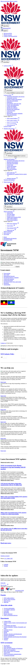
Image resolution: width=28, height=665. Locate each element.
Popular (3, 595)
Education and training (12, 100)
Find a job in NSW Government (12, 651)
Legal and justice (11, 110)
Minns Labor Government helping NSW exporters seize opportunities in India (14, 497)
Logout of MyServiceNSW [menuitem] (10, 36)
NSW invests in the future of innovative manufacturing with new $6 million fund (11, 484)
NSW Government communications (12, 654)
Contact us (3, 343)
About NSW (10, 213)
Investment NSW (19, 590)
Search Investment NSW (7, 265)
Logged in (5, 30)
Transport (6, 638)
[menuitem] (8, 33)
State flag (6, 602)
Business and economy (12, 162)
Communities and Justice (10, 625)
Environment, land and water (14, 103)
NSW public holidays (12, 218)
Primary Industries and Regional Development (15, 636)
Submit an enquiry (5, 556)
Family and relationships (13, 105)
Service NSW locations (9, 599)
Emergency (9, 102)
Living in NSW (8, 95)
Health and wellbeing (12, 107)
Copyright (6, 611)
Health (5, 632)
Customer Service (8, 629)
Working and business (10, 159)
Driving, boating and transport (14, 99)
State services (7, 600)
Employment (10, 165)
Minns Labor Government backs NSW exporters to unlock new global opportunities (13, 513)
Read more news (6, 543)
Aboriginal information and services (15, 96)
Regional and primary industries (14, 113)
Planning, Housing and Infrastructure (13, 634)
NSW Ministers (7, 647)
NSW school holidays (12, 220)
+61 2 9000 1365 (8, 558)
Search (17, 266)
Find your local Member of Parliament (13, 648)
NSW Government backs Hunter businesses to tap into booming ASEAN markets (13, 467)
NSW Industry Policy (7, 354)
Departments (5, 618)
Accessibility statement (9, 609)
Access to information (9, 608)
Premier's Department (9, 635)
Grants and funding (11, 106)
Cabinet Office (7, 621)
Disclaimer (6, 612)
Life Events (10, 112)
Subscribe (3, 583)
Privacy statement (8, 614)
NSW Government (6, 642)
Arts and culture (11, 214)
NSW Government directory (11, 615)
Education (6, 631)
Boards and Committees (9, 650)
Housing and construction (13, 109)
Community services (12, 98)
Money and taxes (11, 167)
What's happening (9, 211)
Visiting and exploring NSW (14, 217)
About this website (6, 605)
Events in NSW (11, 215)
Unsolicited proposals (9, 655)
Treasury (6, 639)
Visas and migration (12, 115)
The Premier (7, 645)
